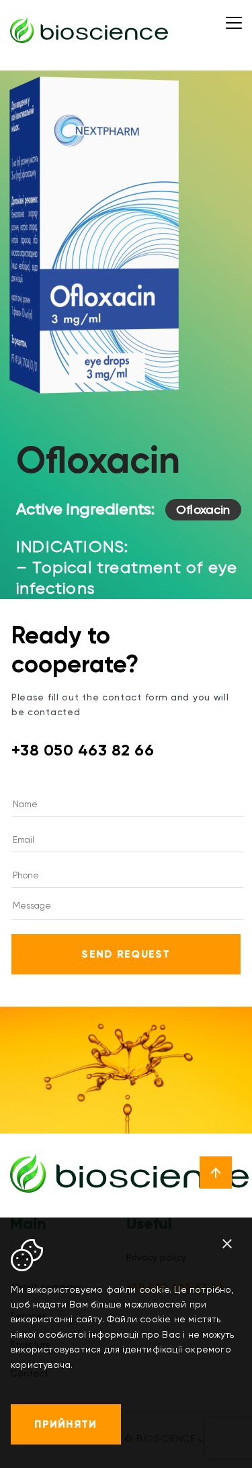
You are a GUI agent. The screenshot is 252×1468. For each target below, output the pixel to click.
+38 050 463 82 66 (82, 750)
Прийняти (65, 1424)
